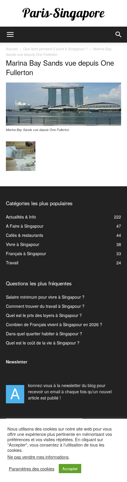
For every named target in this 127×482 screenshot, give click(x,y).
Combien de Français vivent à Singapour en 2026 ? (54, 324)
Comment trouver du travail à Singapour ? (45, 306)
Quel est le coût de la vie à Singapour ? (42, 343)
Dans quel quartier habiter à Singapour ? (44, 334)
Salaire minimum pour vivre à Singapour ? (45, 297)
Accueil (12, 48)
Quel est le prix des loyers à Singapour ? (44, 315)
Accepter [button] (70, 468)
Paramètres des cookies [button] (31, 468)
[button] (10, 35)
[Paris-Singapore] (63, 14)
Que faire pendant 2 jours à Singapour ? (55, 48)
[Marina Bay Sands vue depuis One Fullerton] (63, 124)
